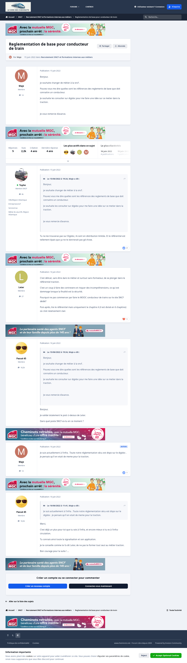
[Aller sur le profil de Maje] (10, 57)
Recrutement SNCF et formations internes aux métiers (67, 57)
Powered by (168, 643)
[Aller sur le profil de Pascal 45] (66, 152)
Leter (21, 287)
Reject (144, 655)
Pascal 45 (21, 358)
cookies (29, 656)
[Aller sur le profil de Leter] (79, 152)
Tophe (22, 185)
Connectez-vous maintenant (98, 586)
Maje (21, 86)
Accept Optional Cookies (167, 655)
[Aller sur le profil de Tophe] (72, 152)
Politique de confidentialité (18, 643)
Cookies (36, 643)
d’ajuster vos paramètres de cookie (113, 656)
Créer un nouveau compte (37, 586)
